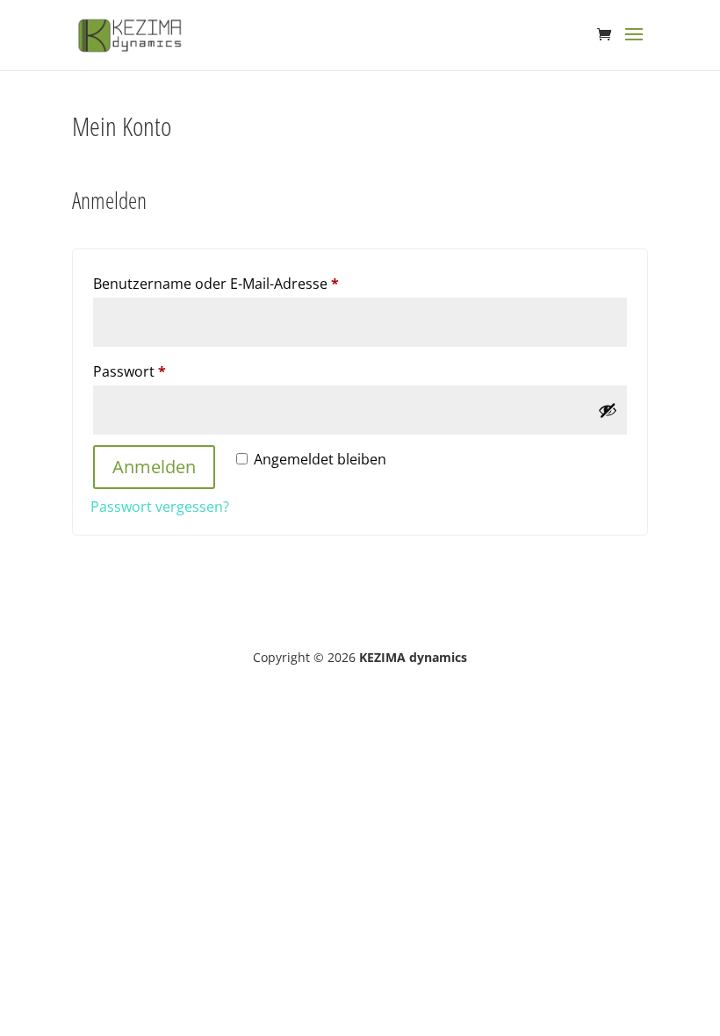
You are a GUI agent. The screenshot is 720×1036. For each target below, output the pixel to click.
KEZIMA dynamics (413, 657)
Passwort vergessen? (159, 506)
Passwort (168, 371)
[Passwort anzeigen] (607, 410)
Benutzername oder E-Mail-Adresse (255, 283)
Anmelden (154, 466)
